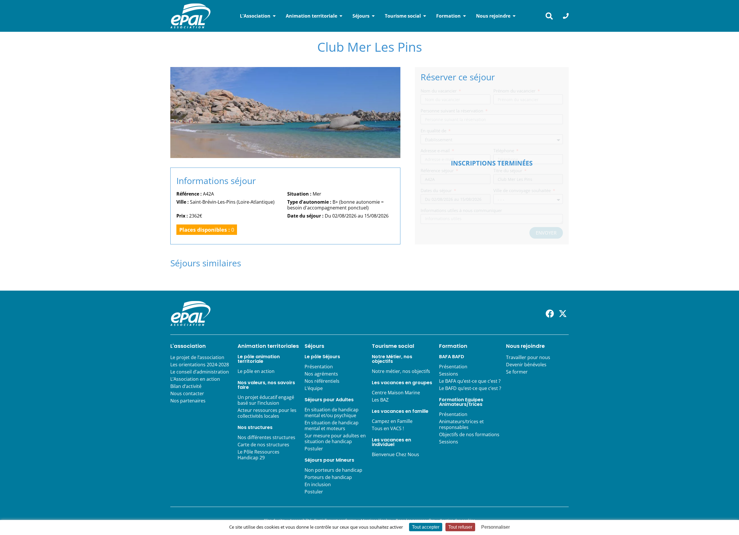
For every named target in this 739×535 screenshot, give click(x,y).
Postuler (314, 449)
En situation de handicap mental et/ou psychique (332, 412)
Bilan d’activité (185, 386)
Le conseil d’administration (199, 372)
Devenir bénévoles (526, 364)
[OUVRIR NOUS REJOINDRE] (514, 15)
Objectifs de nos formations (469, 434)
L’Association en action (195, 379)
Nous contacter (187, 393)
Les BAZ (380, 400)
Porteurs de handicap (328, 477)
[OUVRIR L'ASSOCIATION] (274, 15)
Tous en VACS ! (388, 428)
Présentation (319, 366)
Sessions (448, 374)
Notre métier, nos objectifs (401, 371)
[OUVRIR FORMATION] (464, 15)
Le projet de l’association (197, 357)
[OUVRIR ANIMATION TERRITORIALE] (341, 15)
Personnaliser (495, 527)
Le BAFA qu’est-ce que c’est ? (470, 381)
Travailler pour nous (528, 357)
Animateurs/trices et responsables (461, 424)
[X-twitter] (563, 313)
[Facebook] (550, 313)
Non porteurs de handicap (333, 470)
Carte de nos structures (263, 444)
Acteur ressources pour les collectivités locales (267, 413)
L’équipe (314, 388)
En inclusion (318, 484)
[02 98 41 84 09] (566, 16)
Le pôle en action (256, 371)
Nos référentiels (322, 381)
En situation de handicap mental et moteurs (332, 425)
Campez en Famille (392, 421)
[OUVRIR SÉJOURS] (373, 15)
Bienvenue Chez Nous (395, 454)
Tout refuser (460, 527)
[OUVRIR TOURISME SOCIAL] (424, 15)
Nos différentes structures (266, 437)
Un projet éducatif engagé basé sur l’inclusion (266, 400)
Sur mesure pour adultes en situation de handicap (335, 438)
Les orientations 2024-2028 (199, 364)
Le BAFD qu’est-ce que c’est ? (470, 388)
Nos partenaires (188, 401)
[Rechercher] (549, 16)
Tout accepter (425, 527)
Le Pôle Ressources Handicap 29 (258, 454)
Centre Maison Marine (396, 392)
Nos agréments (321, 374)
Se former (517, 372)
